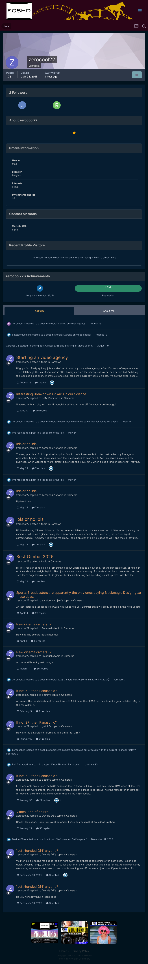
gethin (45, 694)
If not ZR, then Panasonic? (36, 691)
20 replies (41, 410)
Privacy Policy (81, 950)
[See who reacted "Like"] (52, 382)
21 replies (44, 711)
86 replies (39, 640)
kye (14, 432)
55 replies (45, 828)
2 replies (39, 581)
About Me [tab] (108, 310)
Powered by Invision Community (74, 958)
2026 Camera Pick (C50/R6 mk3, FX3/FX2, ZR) (83, 679)
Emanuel (47, 628)
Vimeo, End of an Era (32, 812)
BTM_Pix (47, 398)
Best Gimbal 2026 (50, 345)
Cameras (56, 361)
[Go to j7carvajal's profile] (22, 105)
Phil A (15, 764)
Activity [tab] (39, 310)
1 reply (42, 382)
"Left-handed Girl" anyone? (72, 839)
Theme (63, 950)
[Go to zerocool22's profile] (10, 359)
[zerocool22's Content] (137, 74)
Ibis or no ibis (56, 432)
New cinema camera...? (33, 624)
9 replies (54, 875)
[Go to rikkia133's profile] (57, 105)
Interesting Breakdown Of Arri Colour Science (51, 394)
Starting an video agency (71, 323)
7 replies (39, 468)
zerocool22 (18, 323)
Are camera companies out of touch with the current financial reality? (96, 749)
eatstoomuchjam (21, 334)
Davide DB (48, 815)
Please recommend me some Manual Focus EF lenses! (88, 421)
